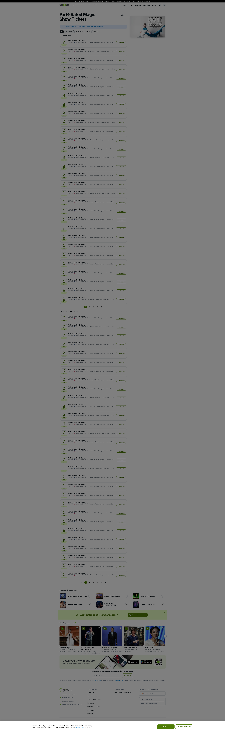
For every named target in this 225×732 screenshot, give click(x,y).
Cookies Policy (80, 727)
